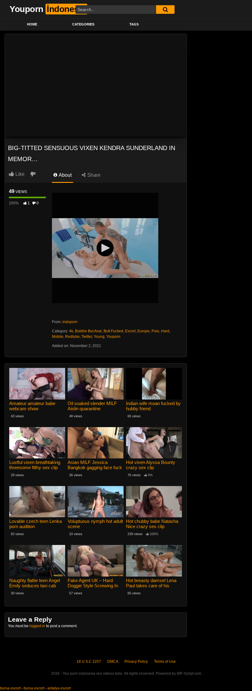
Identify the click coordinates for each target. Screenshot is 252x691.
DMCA (112, 661)
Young (99, 336)
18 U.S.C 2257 (89, 661)
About (65, 175)
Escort (130, 331)
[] (165, 9)
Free (155, 331)
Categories (83, 24)
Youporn (113, 336)
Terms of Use (165, 661)
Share (93, 175)
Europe (143, 331)
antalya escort (59, 688)
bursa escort (10, 688)
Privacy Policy (136, 661)
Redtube (72, 336)
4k (71, 331)
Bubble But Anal (88, 331)
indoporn (69, 322)
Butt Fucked (113, 331)
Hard (165, 331)
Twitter (86, 336)
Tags (134, 24)
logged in (37, 626)
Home (32, 24)
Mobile (57, 336)
